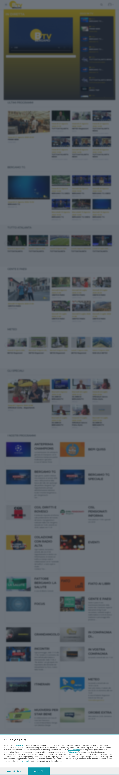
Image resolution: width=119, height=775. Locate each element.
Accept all (38, 771)
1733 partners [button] (19, 745)
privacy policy (25, 761)
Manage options (14, 771)
